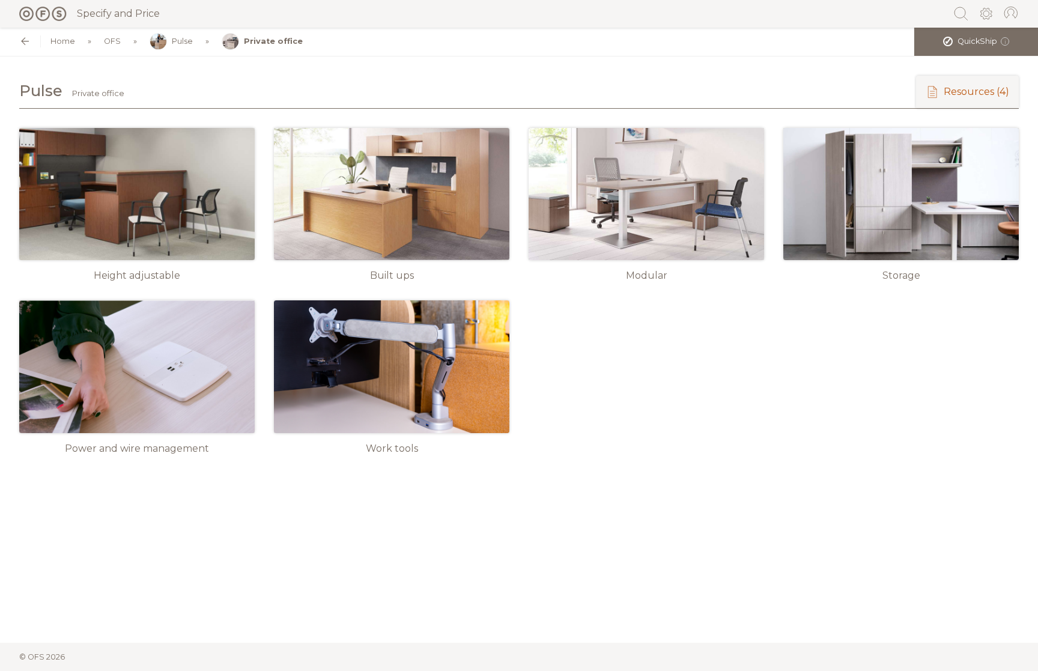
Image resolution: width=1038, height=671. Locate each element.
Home (62, 41)
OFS (112, 41)
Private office (273, 41)
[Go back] (25, 41)
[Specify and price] (43, 14)
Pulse (182, 41)
